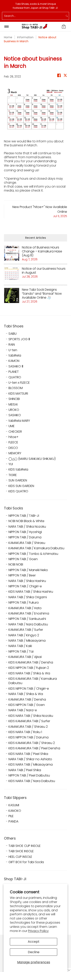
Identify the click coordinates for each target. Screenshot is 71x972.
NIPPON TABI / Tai (21, 651)
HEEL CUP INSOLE (20, 857)
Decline (33, 952)
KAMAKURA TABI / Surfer (25, 630)
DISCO (13, 448)
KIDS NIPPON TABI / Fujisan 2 (28, 668)
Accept (33, 941)
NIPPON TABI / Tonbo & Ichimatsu (33, 554)
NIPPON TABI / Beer (22, 575)
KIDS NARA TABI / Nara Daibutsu (31, 781)
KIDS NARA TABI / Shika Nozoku (30, 716)
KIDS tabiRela (18, 469)
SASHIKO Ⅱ (15, 366)
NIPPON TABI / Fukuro (23, 602)
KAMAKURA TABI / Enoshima (28, 613)
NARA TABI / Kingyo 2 (23, 635)
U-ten (12, 350)
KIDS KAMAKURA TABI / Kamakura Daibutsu (32, 681)
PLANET (13, 372)
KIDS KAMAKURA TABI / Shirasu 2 (31, 743)
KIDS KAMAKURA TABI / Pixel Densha (34, 748)
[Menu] (6, 26)
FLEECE (13, 442)
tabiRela (14, 355)
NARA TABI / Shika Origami (27, 597)
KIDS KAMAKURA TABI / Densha (30, 662)
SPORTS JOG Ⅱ (19, 339)
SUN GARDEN (17, 480)
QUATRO (14, 377)
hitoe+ (13, 437)
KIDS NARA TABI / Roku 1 (25, 732)
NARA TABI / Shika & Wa (25, 694)
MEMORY (14, 453)
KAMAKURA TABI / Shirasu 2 (28, 727)
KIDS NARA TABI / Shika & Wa (29, 673)
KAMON (13, 361)
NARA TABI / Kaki (20, 646)
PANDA (13, 821)
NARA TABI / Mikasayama (27, 640)
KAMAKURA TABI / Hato (25, 608)
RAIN (11, 344)
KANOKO (14, 811)
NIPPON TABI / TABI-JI (23, 516)
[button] (63, 26)
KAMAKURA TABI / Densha (27, 699)
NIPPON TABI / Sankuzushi (27, 619)
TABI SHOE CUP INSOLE (24, 846)
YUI (10, 464)
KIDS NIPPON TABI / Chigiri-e (28, 688)
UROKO (13, 410)
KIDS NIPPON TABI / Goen (26, 705)
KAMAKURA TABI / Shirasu (26, 543)
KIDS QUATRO (18, 491)
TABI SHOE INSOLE (21, 851)
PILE (11, 816)
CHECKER (15, 431)
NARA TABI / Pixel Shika (24, 770)
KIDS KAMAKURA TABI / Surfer (29, 721)
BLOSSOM (15, 388)
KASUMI (13, 805)
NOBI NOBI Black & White (26, 521)
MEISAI (13, 404)
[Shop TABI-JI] (34, 26)
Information (25, 37)
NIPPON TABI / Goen (23, 559)
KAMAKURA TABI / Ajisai (25, 657)
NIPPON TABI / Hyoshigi (25, 532)
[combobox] (33, 16)
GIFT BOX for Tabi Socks (26, 862)
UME (11, 426)
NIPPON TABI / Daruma (24, 537)
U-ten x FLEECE (19, 383)
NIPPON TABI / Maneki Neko (28, 570)
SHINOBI (14, 399)
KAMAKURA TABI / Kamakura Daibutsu (36, 548)
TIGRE (12, 475)
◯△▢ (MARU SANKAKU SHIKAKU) (32, 459)
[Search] (66, 16)
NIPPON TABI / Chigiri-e (25, 586)
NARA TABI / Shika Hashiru (27, 581)
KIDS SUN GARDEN (21, 486)
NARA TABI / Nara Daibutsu (28, 624)
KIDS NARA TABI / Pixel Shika (28, 754)
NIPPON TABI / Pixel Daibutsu (29, 775)
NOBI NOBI (15, 564)
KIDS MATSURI (18, 393)
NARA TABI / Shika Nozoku (27, 526)
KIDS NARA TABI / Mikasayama (30, 764)
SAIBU (12, 334)
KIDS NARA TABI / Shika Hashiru (30, 592)
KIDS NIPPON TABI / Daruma (28, 737)
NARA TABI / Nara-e (22, 710)
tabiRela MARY (19, 421)
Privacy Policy (38, 931)
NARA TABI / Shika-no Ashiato (30, 759)
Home (8, 37)
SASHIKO (14, 415)
